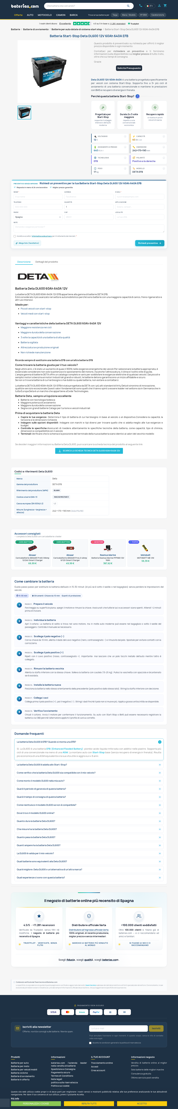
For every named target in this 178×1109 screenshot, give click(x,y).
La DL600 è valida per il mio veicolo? (35, 853)
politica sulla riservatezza (64, 1082)
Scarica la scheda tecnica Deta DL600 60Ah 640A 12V (89, 451)
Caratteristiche (157, 15)
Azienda (67, 192)
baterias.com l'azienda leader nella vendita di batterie (69, 1064)
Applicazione (121, 202)
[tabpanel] (89, 359)
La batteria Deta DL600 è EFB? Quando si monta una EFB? (46, 741)
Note (16, 222)
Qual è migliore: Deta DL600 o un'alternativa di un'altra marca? (49, 869)
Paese (16, 212)
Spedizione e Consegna (63, 1069)
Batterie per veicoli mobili (24, 1069)
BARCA (74, 15)
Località (119, 212)
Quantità (68, 202)
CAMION (60, 15)
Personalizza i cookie (36, 1103)
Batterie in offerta (20, 1079)
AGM (65, 752)
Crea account (98, 1070)
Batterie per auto (20, 1062)
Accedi (94, 1066)
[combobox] (89, 6)
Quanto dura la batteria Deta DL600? (36, 821)
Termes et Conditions (62, 1075)
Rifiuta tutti (89, 1103)
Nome (16, 192)
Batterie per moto (20, 1066)
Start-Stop (98, 752)
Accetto (142, 1103)
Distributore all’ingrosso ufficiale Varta (89, 929)
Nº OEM (143, 15)
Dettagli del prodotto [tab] (46, 261)
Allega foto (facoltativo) (29, 243)
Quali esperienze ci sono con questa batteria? (41, 877)
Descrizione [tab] (24, 261)
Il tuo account (100, 1057)
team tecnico (91, 985)
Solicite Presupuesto (129, 68)
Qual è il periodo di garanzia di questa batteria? (41, 788)
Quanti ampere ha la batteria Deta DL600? (38, 845)
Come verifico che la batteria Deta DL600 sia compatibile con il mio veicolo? (56, 772)
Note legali (56, 1079)
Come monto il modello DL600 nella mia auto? (41, 780)
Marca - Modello (129, 15)
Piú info (15, 1098)
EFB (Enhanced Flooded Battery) (64, 748)
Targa (115, 15)
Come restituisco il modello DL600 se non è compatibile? (46, 805)
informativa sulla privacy (42, 236)
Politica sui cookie (60, 1085)
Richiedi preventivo (148, 243)
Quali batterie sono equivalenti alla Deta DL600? (42, 861)
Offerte (18, 15)
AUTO (30, 15)
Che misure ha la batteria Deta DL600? (37, 829)
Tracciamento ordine (102, 1062)
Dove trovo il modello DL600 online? (36, 813)
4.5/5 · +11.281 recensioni (39, 925)
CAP (66, 212)
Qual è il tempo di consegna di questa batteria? (41, 796)
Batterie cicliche (19, 1072)
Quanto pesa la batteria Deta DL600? (36, 837)
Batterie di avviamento (22, 1076)
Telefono (17, 202)
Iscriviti (156, 1028)
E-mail (118, 192)
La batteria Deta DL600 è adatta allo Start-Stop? (42, 764)
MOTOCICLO (45, 15)
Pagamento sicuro (60, 1072)
